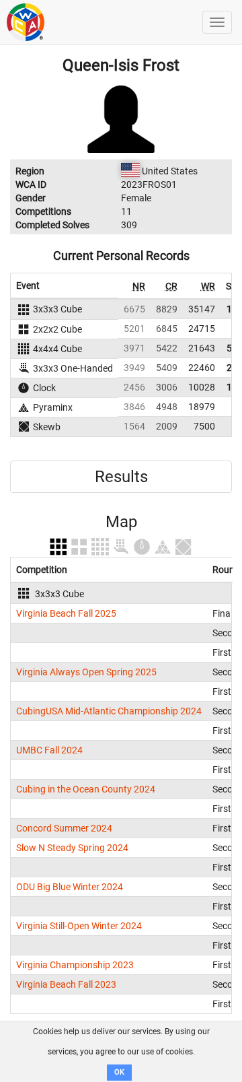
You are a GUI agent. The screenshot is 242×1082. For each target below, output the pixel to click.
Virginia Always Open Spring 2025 (86, 672)
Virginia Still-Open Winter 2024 (79, 925)
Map (121, 521)
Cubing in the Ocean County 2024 (85, 789)
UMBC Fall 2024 (49, 750)
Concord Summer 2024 (64, 828)
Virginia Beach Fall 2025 (66, 613)
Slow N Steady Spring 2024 (72, 847)
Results (121, 476)
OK (119, 1072)
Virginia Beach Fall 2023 (66, 984)
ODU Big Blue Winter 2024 (69, 886)
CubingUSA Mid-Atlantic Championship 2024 (109, 711)
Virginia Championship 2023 (75, 964)
